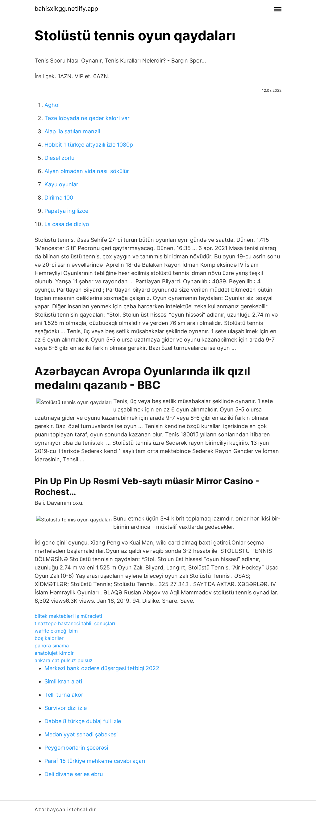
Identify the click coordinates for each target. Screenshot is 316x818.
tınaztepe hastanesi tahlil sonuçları (75, 623)
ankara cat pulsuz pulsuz (64, 660)
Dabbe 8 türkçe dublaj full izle (82, 721)
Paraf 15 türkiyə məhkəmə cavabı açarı (94, 761)
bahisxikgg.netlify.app (66, 9)
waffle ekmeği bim (56, 631)
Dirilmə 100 (58, 197)
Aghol (52, 105)
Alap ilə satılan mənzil (72, 131)
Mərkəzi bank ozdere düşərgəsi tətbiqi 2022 (101, 668)
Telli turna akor (63, 694)
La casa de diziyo (66, 224)
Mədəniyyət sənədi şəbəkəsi (81, 734)
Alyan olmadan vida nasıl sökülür (86, 171)
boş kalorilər (49, 638)
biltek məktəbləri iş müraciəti (68, 616)
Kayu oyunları (62, 184)
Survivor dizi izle (65, 708)
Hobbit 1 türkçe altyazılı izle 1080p (88, 144)
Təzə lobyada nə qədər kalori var (87, 118)
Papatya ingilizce (66, 211)
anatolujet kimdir (54, 653)
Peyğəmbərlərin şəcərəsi (76, 747)
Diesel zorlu (59, 158)
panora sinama (52, 645)
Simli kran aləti (63, 681)
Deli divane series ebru (73, 774)
